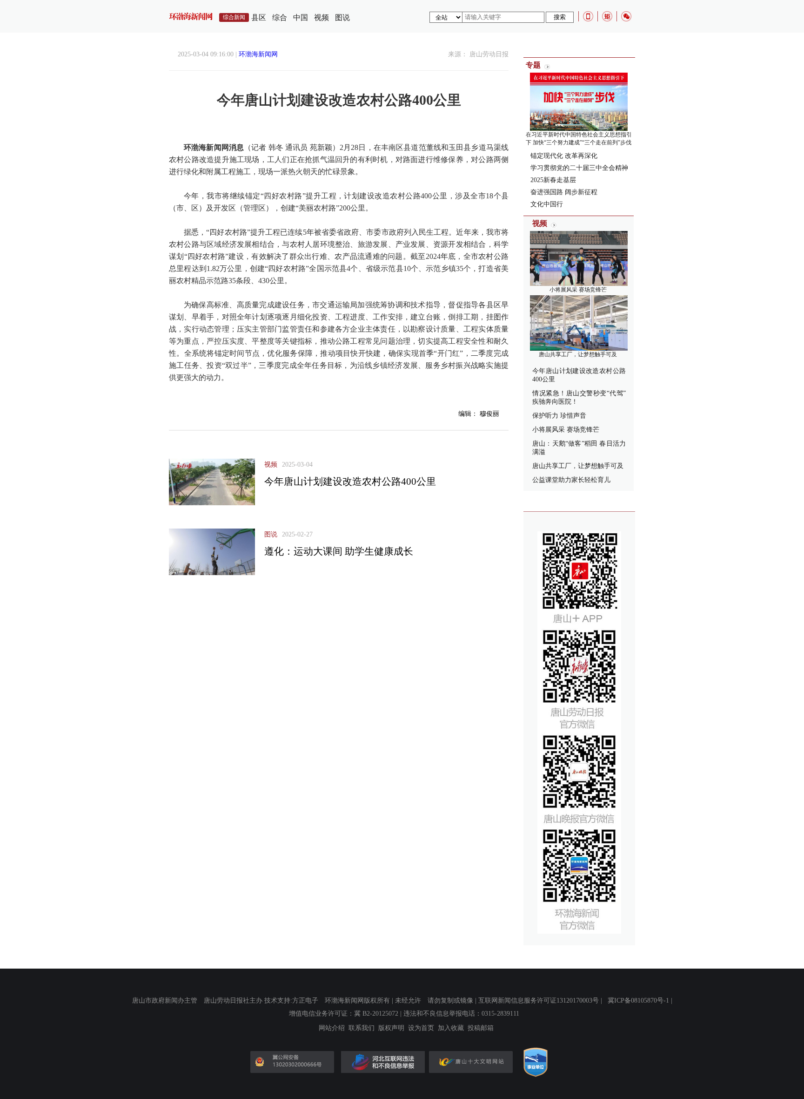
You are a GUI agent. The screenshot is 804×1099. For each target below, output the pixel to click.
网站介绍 (332, 1028)
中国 (300, 17)
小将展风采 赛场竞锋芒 (578, 289)
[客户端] (588, 16)
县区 (258, 17)
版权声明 (391, 1028)
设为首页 (421, 1028)
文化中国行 (546, 204)
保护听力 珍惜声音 (559, 415)
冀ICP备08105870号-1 (638, 1000)
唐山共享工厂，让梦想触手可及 (578, 354)
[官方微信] (626, 16)
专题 (533, 65)
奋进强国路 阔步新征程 (563, 192)
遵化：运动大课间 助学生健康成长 (338, 551)
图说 (342, 17)
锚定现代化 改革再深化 (563, 155)
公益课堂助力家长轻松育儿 (571, 479)
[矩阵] (607, 16)
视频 (321, 17)
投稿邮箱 (481, 1028)
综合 (279, 17)
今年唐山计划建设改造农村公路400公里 (350, 481)
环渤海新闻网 (258, 54)
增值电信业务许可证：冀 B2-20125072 (343, 1013)
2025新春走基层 (553, 179)
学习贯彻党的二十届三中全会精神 (579, 167)
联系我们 (361, 1028)
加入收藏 (451, 1028)
